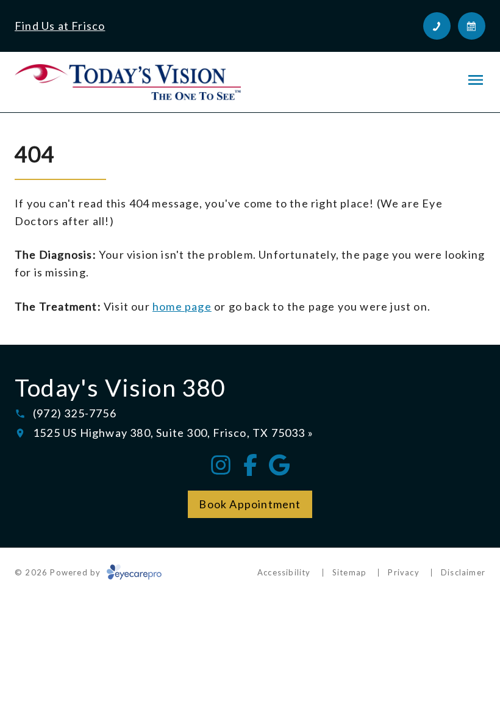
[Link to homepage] (128, 82)
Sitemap (349, 572)
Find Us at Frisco (60, 25)
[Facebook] (250, 465)
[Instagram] (221, 465)
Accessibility (284, 572)
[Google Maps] (279, 465)
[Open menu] (475, 80)
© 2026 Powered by (59, 572)
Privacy (403, 572)
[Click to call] (437, 26)
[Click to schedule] (471, 26)
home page (182, 306)
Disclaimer (463, 572)
